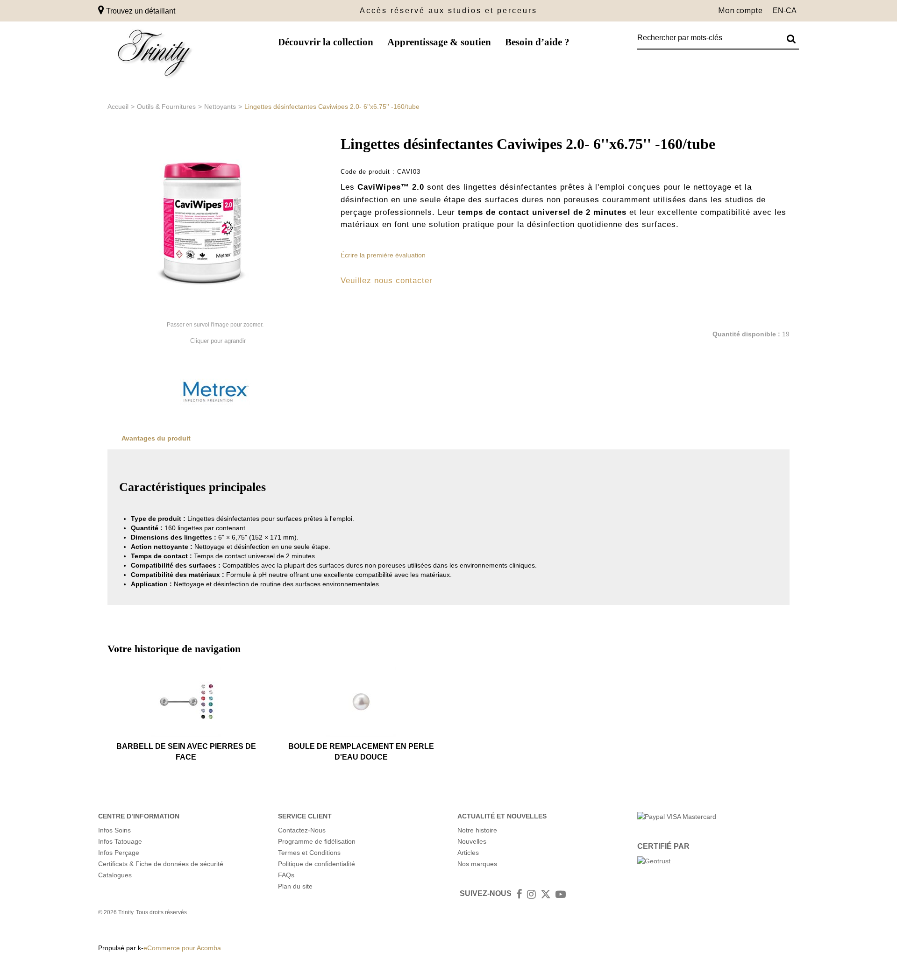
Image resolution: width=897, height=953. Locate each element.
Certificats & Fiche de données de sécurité (160, 864)
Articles (468, 852)
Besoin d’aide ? (537, 42)
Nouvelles (471, 841)
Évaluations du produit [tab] (256, 438)
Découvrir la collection (325, 42)
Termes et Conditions (309, 852)
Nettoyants (220, 106)
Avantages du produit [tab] (156, 438)
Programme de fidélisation (317, 841)
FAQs (286, 875)
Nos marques (477, 864)
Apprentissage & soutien (439, 42)
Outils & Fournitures (166, 106)
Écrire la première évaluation (383, 255)
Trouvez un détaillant (139, 11)
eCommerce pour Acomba (182, 948)
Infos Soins (114, 830)
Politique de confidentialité (316, 864)
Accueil (117, 106)
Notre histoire (477, 830)
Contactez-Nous (302, 830)
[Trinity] (154, 55)
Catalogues (115, 875)
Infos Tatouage (120, 841)
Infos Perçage (118, 852)
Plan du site (295, 886)
